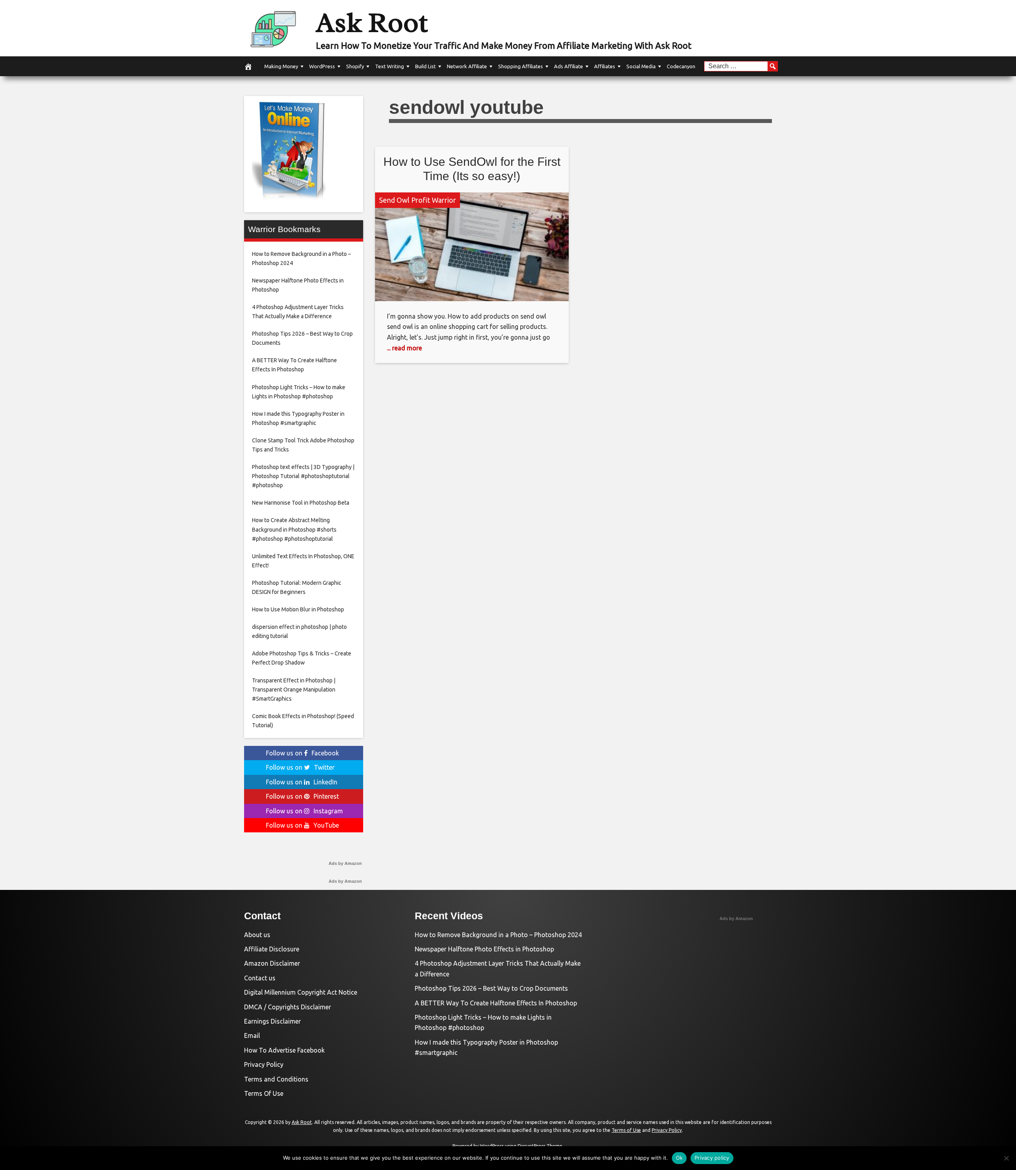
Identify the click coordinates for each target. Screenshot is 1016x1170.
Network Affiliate (467, 66)
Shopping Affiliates (520, 66)
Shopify (355, 66)
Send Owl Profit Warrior (417, 200)
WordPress (322, 66)
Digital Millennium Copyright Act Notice (300, 992)
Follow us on (302, 753)
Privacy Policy (263, 1064)
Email (252, 1035)
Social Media (641, 66)
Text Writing (389, 66)
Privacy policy (712, 1158)
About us (257, 934)
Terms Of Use (263, 1093)
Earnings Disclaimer (272, 1021)
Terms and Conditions (276, 1079)
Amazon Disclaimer (272, 963)
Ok (679, 1158)
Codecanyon (681, 66)
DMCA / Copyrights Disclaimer (287, 1007)
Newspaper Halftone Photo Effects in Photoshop (484, 949)
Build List (425, 66)
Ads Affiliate (568, 66)
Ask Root (372, 22)
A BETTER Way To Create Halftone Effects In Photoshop (496, 1003)
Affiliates (604, 66)
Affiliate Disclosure (271, 949)
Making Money (281, 66)
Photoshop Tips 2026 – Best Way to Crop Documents (491, 988)
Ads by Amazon (345, 863)
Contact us (259, 978)
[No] (1006, 1158)
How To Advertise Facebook (284, 1050)
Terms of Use (626, 1130)
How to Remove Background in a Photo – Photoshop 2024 (498, 934)
